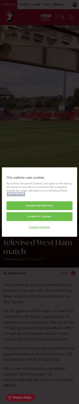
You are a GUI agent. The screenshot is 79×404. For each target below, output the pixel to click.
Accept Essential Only (39, 205)
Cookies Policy (16, 194)
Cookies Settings (39, 227)
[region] (39, 202)
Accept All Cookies (39, 216)
